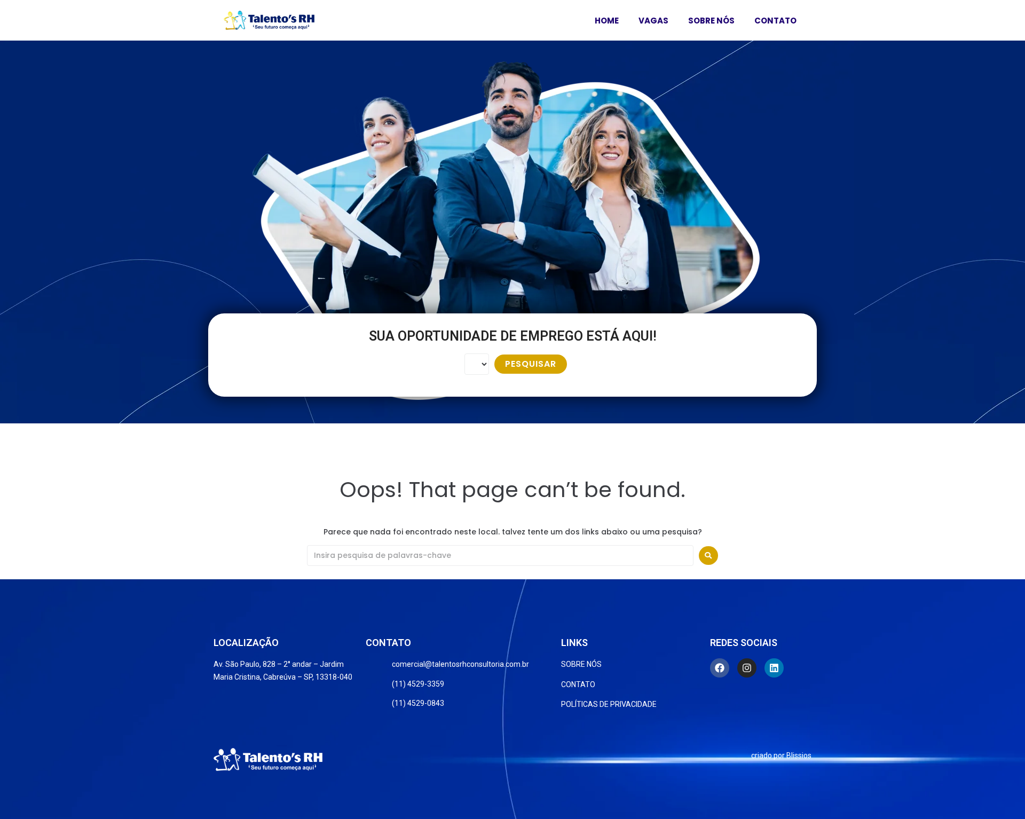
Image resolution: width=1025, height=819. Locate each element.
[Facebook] (719, 668)
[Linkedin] (774, 668)
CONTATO (775, 20)
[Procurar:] (500, 555)
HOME (607, 20)
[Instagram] (746, 668)
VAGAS (653, 20)
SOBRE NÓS (711, 20)
